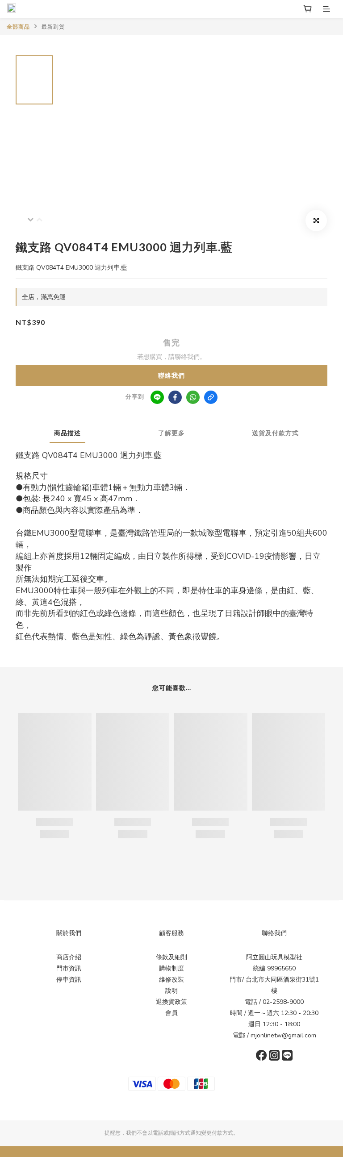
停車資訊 (68, 979)
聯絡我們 (171, 375)
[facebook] (175, 397)
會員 (171, 1013)
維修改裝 (171, 979)
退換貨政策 (171, 1002)
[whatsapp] (193, 397)
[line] (157, 397)
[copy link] (211, 397)
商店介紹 (68, 957)
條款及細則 (171, 957)
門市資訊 (68, 968)
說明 (171, 990)
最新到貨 (53, 26)
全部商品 (18, 26)
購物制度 (171, 968)
